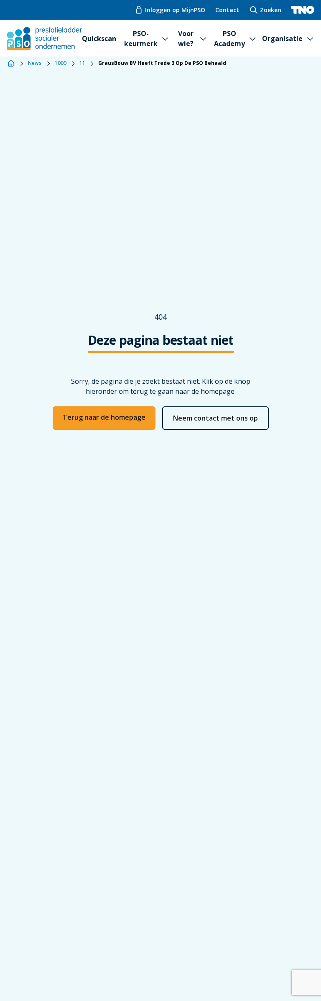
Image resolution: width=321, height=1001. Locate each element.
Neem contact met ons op (215, 418)
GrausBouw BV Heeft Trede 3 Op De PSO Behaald (162, 63)
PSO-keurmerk (141, 38)
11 (82, 63)
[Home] (11, 63)
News (35, 63)
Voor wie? (186, 38)
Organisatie (282, 38)
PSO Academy (229, 38)
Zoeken (270, 10)
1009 (60, 63)
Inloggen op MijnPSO (175, 10)
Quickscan (99, 38)
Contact (227, 10)
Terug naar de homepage (104, 417)
